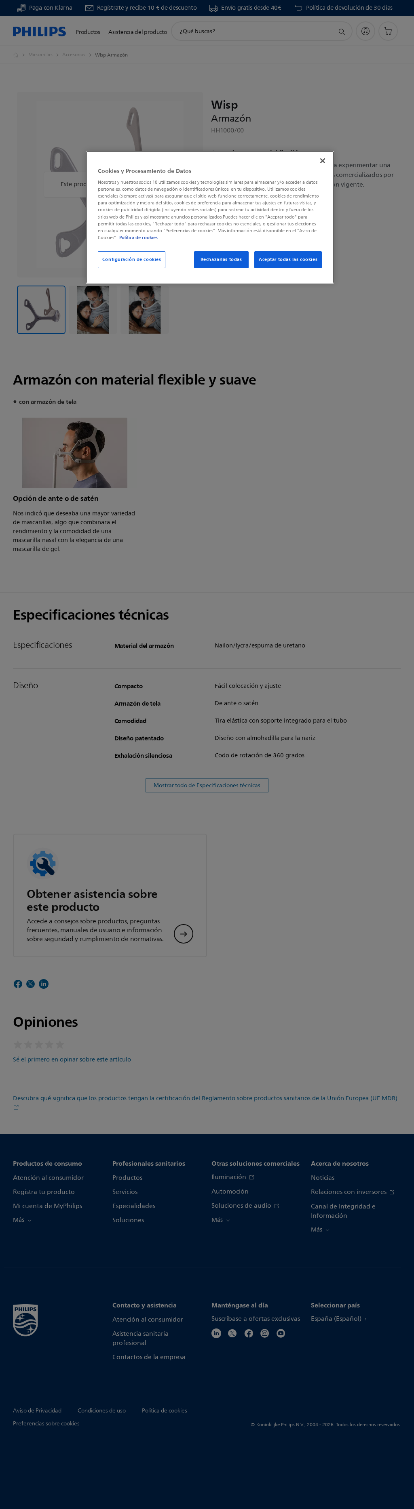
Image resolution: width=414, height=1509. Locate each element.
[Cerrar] (323, 161)
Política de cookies (138, 237)
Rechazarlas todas (221, 259)
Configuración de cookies (131, 259)
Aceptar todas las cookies (288, 259)
